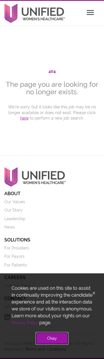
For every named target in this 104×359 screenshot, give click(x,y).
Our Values (14, 201)
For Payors (14, 256)
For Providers (16, 248)
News (9, 227)
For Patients (15, 265)
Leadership (14, 218)
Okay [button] (52, 338)
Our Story (13, 210)
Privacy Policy (25, 322)
